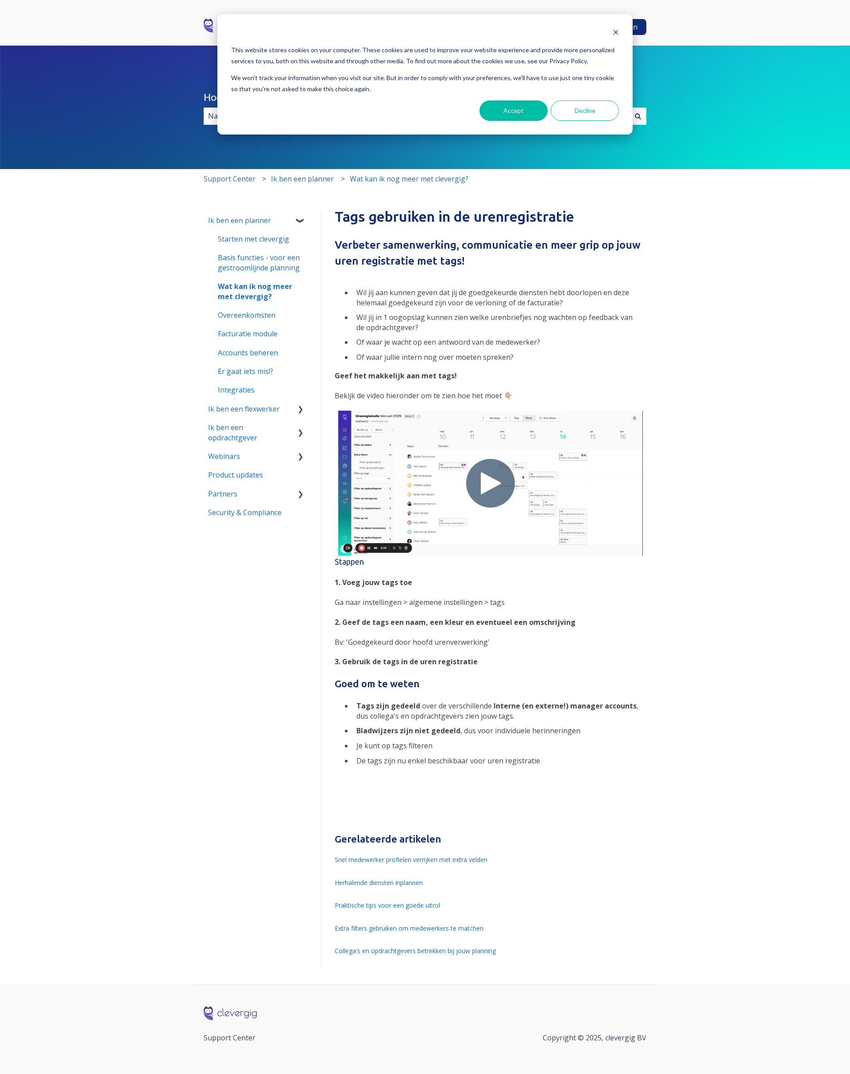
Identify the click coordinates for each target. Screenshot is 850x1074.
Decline (585, 110)
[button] (301, 221)
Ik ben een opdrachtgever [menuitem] (232, 432)
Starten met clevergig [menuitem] (253, 239)
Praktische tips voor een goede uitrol (387, 905)
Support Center (229, 179)
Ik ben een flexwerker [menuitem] (244, 409)
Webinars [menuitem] (224, 456)
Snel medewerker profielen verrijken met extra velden (411, 859)
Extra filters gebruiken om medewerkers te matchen (409, 928)
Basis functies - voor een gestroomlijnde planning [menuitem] (259, 262)
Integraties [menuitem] (236, 390)
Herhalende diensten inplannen (379, 882)
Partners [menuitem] (222, 494)
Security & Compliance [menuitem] (245, 512)
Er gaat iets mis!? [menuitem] (245, 371)
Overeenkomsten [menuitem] (246, 315)
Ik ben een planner (302, 179)
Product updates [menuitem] (235, 475)
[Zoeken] (638, 116)
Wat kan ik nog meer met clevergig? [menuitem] (255, 291)
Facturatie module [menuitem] (248, 334)
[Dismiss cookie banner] (616, 33)
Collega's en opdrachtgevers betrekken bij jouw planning (415, 951)
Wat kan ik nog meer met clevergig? (409, 179)
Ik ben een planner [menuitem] (239, 220)
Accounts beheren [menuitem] (248, 353)
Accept (513, 110)
